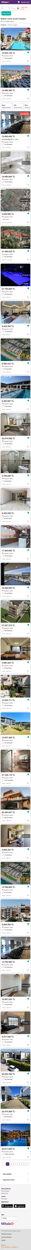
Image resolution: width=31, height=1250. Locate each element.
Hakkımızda (4, 1193)
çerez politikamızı (6, 1237)
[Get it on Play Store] (7, 1206)
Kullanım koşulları (6, 1234)
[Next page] (27, 1164)
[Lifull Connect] (9, 1248)
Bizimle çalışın (5, 1191)
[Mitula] (5, 2)
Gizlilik (3, 1240)
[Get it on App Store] (19, 1206)
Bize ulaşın (4, 1198)
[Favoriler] (19, 2)
